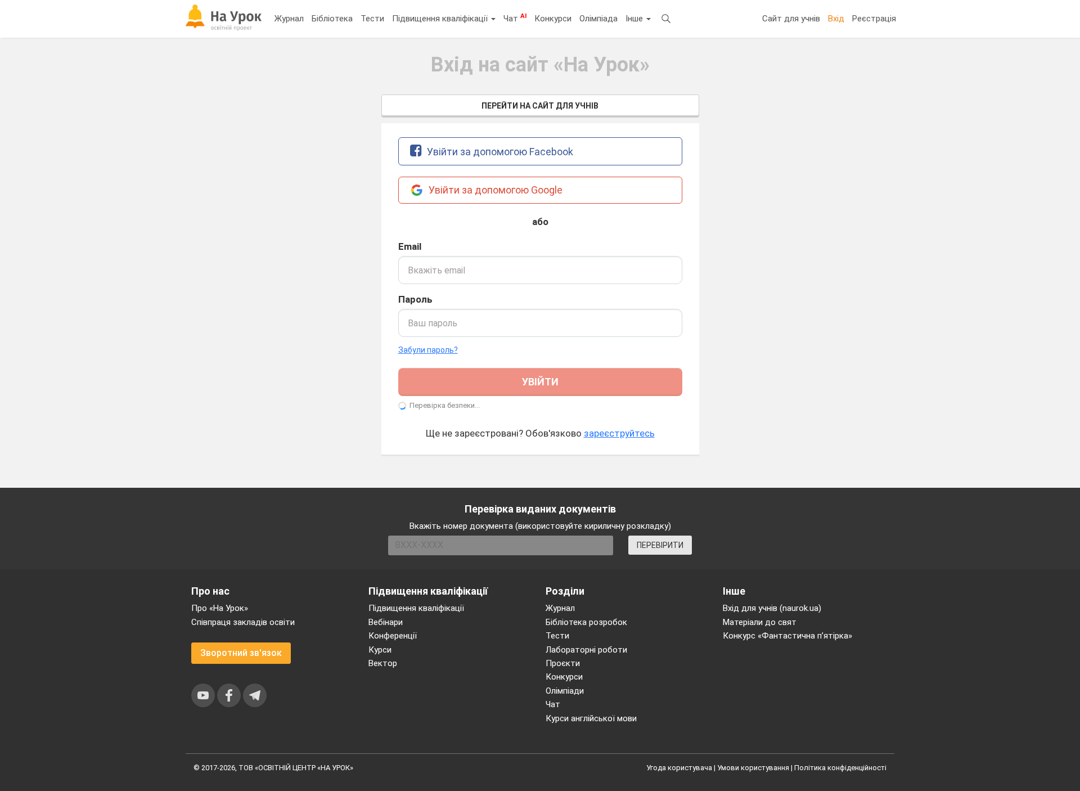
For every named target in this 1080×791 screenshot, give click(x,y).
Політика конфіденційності (840, 767)
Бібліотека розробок (586, 622)
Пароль (415, 299)
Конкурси (553, 19)
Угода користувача (679, 767)
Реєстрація (874, 19)
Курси (380, 650)
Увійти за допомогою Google (494, 190)
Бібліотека (332, 19)
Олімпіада (598, 19)
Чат (514, 18)
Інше (635, 19)
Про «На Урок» (219, 608)
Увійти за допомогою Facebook (499, 152)
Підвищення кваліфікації (441, 19)
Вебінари (385, 622)
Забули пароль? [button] (428, 349)
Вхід (836, 19)
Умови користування (753, 767)
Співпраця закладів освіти (243, 622)
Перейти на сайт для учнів (540, 105)
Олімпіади (565, 691)
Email (409, 246)
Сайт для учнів (791, 19)
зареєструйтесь (619, 433)
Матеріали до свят (759, 622)
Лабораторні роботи (586, 650)
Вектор (382, 663)
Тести (372, 19)
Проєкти (563, 663)
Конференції (392, 636)
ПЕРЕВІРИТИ (660, 545)
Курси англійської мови (591, 718)
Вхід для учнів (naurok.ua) (772, 608)
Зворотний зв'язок (241, 653)
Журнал (289, 19)
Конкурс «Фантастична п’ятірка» (787, 636)
